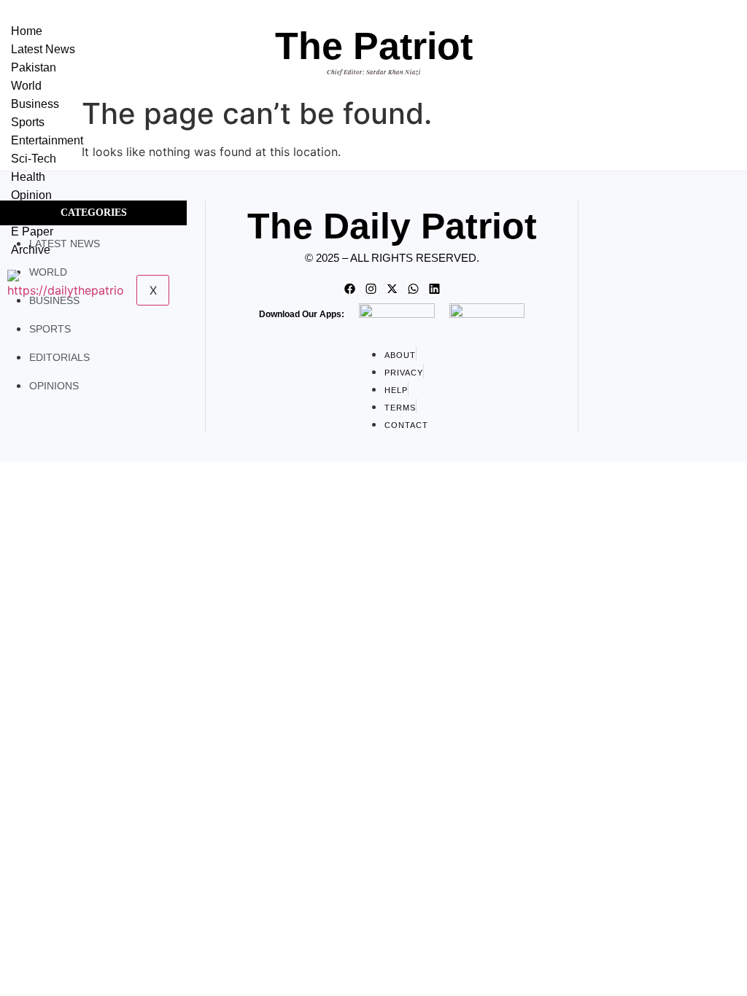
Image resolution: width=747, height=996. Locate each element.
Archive (30, 250)
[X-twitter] (392, 289)
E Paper (32, 231)
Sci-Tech (33, 158)
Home (26, 31)
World (26, 85)
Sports (27, 122)
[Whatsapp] (413, 289)
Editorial (32, 213)
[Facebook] (349, 289)
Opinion (31, 195)
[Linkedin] (434, 289)
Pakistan (33, 67)
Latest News (43, 49)
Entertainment (47, 140)
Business (35, 104)
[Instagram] (370, 289)
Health (28, 177)
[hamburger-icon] (161, 28)
